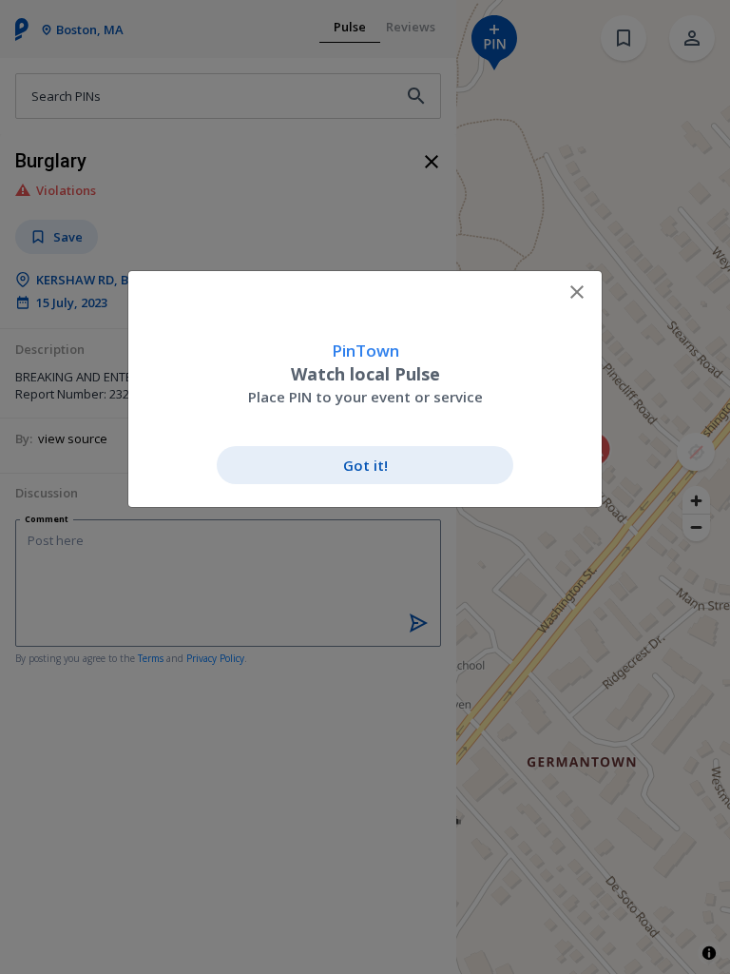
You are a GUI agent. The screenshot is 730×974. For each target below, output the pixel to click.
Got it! (365, 465)
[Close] (577, 292)
